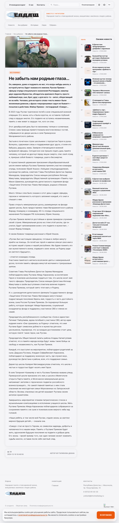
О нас (31, 5)
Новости (11, 25)
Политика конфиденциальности (41, 506)
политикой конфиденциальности (32, 515)
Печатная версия (88, 5)
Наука (44, 25)
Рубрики (53, 25)
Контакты (41, 5)
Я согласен (106, 515)
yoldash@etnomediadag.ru (93, 496)
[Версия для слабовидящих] (104, 5)
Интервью (34, 25)
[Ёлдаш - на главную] (23, 15)
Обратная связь (21, 506)
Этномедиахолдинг (17, 5)
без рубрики (22, 25)
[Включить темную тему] (99, 5)
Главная (8, 34)
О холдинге (9, 506)
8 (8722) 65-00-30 (90, 492)
